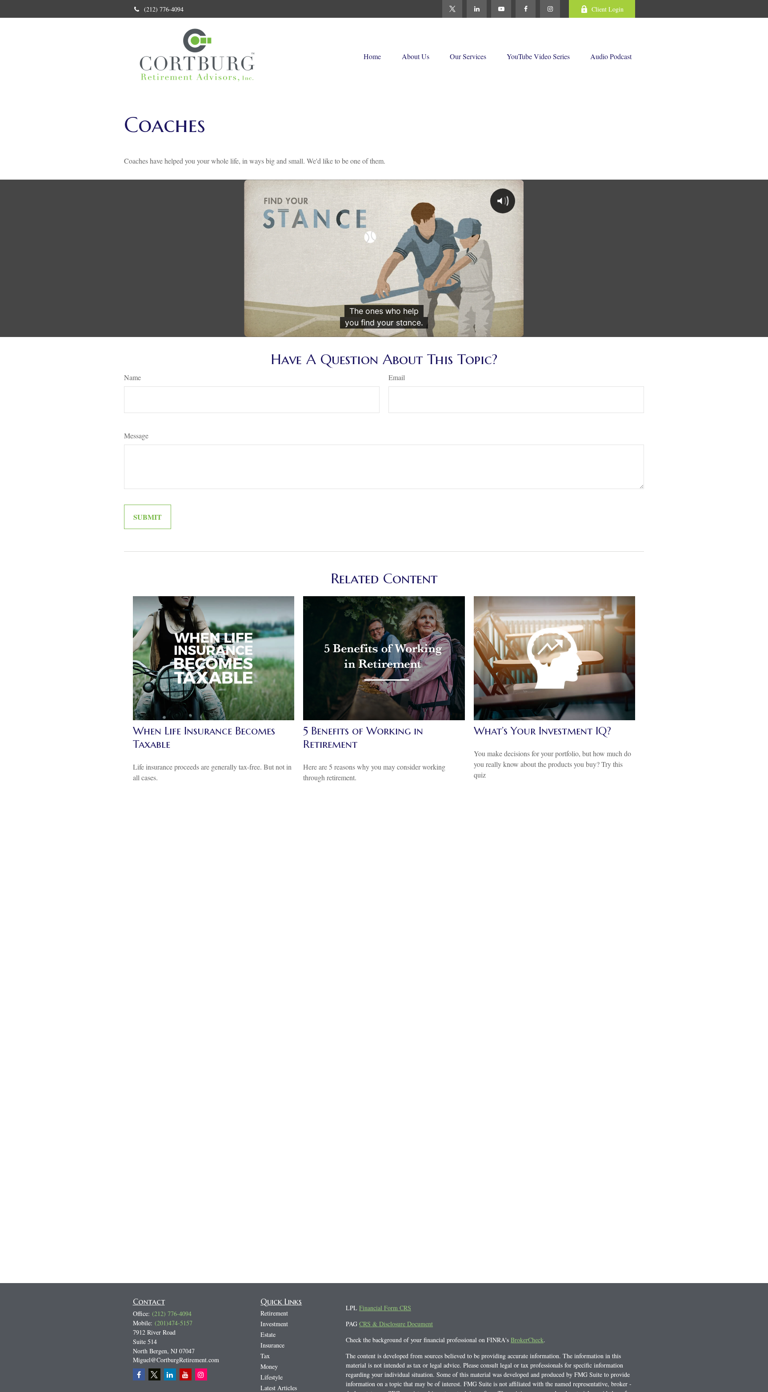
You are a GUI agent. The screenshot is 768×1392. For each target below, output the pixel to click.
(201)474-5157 (173, 1323)
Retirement (274, 1313)
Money (269, 1366)
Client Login (608, 9)
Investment (274, 1324)
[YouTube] (501, 9)
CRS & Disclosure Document (396, 1324)
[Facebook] (526, 9)
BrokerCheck (527, 1340)
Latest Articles (278, 1388)
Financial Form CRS (385, 1308)
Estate (268, 1334)
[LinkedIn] (477, 9)
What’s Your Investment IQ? (542, 731)
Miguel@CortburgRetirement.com (176, 1360)
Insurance (272, 1345)
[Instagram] (201, 1374)
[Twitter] (452, 9)
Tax (265, 1356)
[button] (372, 55)
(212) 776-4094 (164, 9)
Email (396, 377)
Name (132, 377)
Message (136, 435)
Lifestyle (271, 1377)
